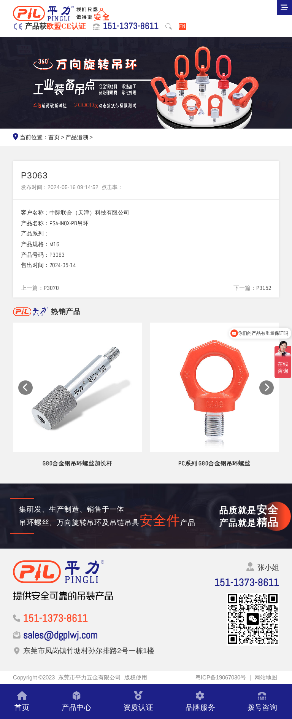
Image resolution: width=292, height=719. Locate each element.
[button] (25, 387)
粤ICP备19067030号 (220, 677)
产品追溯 (76, 137)
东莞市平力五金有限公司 (89, 677)
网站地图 (265, 677)
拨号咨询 (263, 707)
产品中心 (77, 707)
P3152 (263, 288)
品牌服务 (201, 707)
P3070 (51, 288)
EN (182, 26)
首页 (54, 137)
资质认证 (139, 707)
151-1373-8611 (131, 26)
